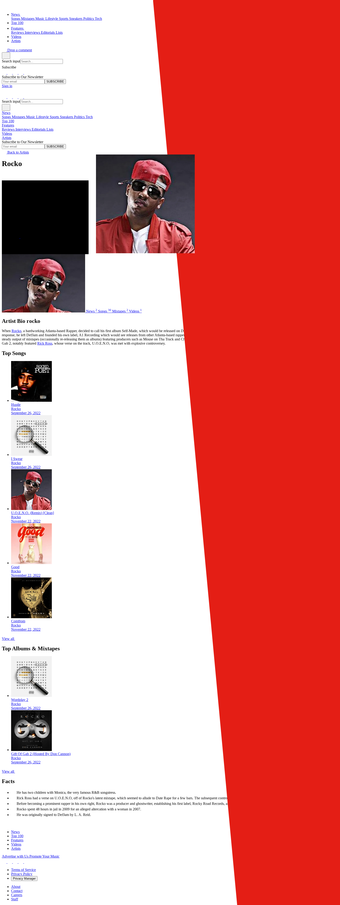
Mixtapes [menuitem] (19, 117)
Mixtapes (28, 19)
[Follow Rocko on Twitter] (17, 237)
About (15, 887)
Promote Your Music (44, 856)
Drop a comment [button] (19, 50)
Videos (16, 37)
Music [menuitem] (31, 117)
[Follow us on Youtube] (26, 73)
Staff (14, 899)
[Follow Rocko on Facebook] (22, 237)
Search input (11, 61)
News (16, 14)
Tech (98, 19)
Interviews (33, 32)
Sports (64, 19)
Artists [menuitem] (6, 138)
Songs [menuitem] (7, 117)
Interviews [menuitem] (23, 129)
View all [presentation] (8, 639)
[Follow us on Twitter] (16, 73)
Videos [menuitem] (7, 134)
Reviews (18, 32)
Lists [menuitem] (49, 129)
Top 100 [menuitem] (8, 121)
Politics (89, 19)
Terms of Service (23, 870)
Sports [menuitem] (55, 117)
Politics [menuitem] (80, 117)
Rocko (16, 331)
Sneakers (76, 19)
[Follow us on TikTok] (21, 73)
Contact (16, 891)
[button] (4, 5)
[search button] (6, 55)
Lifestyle (52, 19)
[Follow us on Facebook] (4, 73)
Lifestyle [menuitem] (43, 117)
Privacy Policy (21, 874)
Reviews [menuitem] (8, 129)
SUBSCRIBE (55, 81)
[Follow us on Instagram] (10, 73)
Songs (16, 19)
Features (17, 28)
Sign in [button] (7, 86)
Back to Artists (17, 152)
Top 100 (17, 23)
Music (40, 19)
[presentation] (174, 388)
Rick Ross (44, 343)
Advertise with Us (15, 856)
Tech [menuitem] (89, 117)
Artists (16, 41)
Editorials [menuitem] (39, 129)
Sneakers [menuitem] (67, 117)
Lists (59, 32)
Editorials (48, 32)
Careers (16, 895)
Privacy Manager (24, 878)
